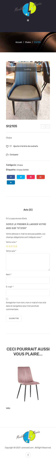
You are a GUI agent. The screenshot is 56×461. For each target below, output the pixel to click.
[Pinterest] (31, 177)
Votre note (11, 242)
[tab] (28, 210)
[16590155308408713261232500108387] (28, 90)
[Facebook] (11, 177)
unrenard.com (27, 448)
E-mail (9, 287)
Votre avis (11, 251)
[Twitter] (21, 177)
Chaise (28, 42)
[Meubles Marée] (28, 9)
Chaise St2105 (23, 170)
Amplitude (43, 126)
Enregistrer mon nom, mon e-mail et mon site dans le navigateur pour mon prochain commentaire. (26, 306)
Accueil (18, 42)
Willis (8, 408)
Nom (8, 274)
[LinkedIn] (11, 182)
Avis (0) (28, 209)
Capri (48, 126)
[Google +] (41, 177)
